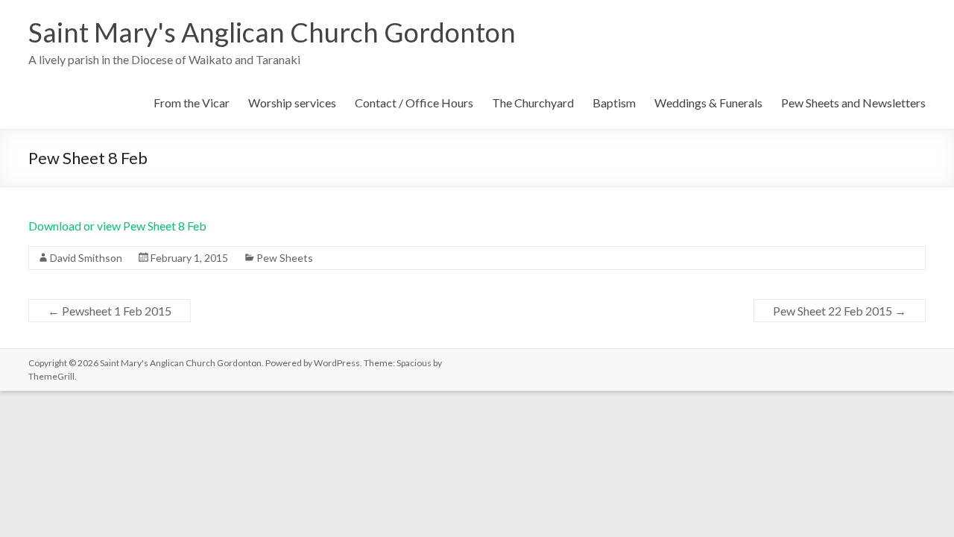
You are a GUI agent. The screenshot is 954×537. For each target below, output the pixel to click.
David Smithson (86, 257)
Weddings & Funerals (708, 102)
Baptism (614, 102)
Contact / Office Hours (414, 102)
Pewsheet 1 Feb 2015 (109, 311)
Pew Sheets (284, 257)
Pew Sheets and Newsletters (853, 102)
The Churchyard (533, 102)
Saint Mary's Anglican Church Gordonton (272, 32)
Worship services (292, 102)
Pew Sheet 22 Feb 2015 (839, 311)
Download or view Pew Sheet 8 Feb (117, 226)
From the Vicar (192, 102)
